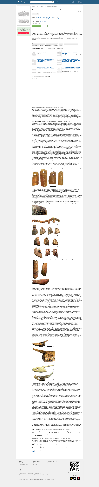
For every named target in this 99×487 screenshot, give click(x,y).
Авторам (35, 464)
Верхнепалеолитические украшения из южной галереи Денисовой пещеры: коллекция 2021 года (45, 60)
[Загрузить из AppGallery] (78, 478)
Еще (33, 451)
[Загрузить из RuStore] (74, 478)
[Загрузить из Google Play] (71, 478)
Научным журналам (37, 462)
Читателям (35, 465)
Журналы (49, 462)
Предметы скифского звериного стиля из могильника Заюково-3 (46, 51)
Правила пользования (23, 464)
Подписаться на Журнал (23, 33)
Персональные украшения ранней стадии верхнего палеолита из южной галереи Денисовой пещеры (71, 68)
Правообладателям (23, 462)
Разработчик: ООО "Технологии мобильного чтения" (30, 473)
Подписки (59, 1)
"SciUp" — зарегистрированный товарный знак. (34, 479)
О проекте (21, 461)
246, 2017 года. (43, 21)
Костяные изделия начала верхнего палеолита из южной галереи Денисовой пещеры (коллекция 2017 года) (71, 60)
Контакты (21, 465)
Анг (80, 11)
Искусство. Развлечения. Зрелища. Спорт (48, 6)
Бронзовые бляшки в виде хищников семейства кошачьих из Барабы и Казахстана (70, 52)
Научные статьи (35, 6)
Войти (79, 1)
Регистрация (80, 2)
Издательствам (36, 461)
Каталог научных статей (52, 461)
